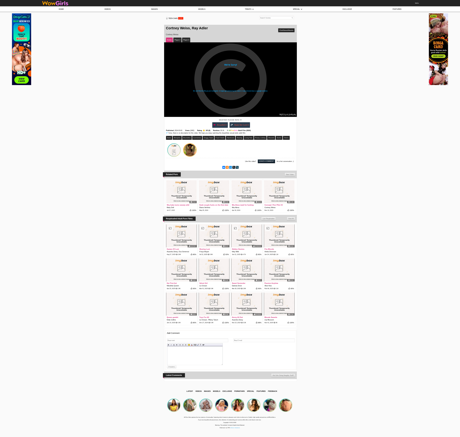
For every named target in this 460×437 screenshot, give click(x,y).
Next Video (290, 174)
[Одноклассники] (227, 167)
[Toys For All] (214, 304)
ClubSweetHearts (286, 30)
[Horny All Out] (246, 304)
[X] (233, 167)
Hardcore (230, 138)
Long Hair (248, 138)
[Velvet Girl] (214, 270)
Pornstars (239, 391)
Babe (169, 138)
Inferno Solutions (235, 427)
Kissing (239, 138)
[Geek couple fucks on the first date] (214, 191)
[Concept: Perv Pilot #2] (279, 191)
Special (250, 391)
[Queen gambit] (181, 304)
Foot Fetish (220, 138)
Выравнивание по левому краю (180, 344)
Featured (261, 391)
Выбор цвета (191, 344)
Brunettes (187, 138)
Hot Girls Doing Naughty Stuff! (283, 375)
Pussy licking (260, 138)
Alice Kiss (268, 286)
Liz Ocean (203, 286)
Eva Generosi (184, 252)
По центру (182, 344)
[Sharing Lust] (214, 235)
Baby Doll (170, 207)
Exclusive (227, 391)
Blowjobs (177, 138)
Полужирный (168, 344)
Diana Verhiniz (204, 207)
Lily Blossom (269, 320)
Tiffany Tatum (213, 320)
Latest (190, 391)
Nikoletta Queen (173, 286)
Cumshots (197, 138)
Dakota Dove (237, 286)
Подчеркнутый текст (174, 344)
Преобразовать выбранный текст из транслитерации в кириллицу (200, 344)
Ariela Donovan (270, 252)
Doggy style (208, 138)
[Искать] (292, 17)
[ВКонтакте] (223, 167)
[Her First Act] (181, 270)
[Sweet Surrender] (246, 270)
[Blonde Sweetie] (279, 304)
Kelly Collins (171, 320)
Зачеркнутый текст (176, 344)
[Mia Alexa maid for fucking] (246, 191)
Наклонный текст (171, 344)
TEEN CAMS (175, 18)
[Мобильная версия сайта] (167, 18)
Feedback (272, 391)
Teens (286, 138)
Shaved (271, 138)
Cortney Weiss (172, 34)
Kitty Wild (235, 252)
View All (291, 219)
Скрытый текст (195, 344)
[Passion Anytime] (279, 270)
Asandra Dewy (172, 252)
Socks (279, 138)
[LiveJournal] (237, 167)
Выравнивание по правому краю (185, 344)
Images (207, 391)
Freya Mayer (204, 252)
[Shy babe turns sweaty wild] (181, 191)
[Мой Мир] (230, 167)
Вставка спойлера (203, 344)
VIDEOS (198, 391)
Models (216, 391)
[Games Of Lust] (181, 235)
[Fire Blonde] (279, 235)
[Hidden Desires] (246, 235)
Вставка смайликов (189, 344)
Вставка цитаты (197, 344)
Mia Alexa (235, 207)
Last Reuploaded (268, 219)
